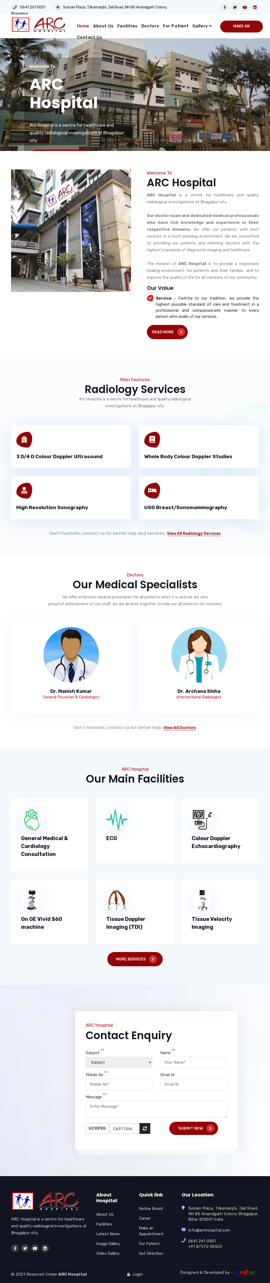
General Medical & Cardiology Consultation (44, 846)
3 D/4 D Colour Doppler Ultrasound (59, 456)
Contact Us (89, 37)
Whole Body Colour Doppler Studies (188, 456)
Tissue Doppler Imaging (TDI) (125, 923)
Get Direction (151, 1253)
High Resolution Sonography (52, 507)
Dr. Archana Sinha (198, 691)
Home (83, 26)
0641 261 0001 (31, 7)
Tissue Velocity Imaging (212, 923)
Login (136, 1274)
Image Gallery (108, 1243)
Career (145, 1218)
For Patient (176, 26)
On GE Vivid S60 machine (41, 923)
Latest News (108, 1234)
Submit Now (191, 1128)
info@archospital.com (209, 1230)
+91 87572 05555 (205, 1246)
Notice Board (151, 1208)
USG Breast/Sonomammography (185, 507)
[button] (6, 100)
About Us (103, 26)
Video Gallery (107, 1253)
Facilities (127, 26)
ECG (111, 838)
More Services (131, 959)
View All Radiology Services (194, 533)
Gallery (200, 26)
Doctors (150, 26)
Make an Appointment (241, 28)
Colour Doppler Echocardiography (216, 842)
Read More (163, 332)
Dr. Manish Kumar (71, 691)
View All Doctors (179, 727)
